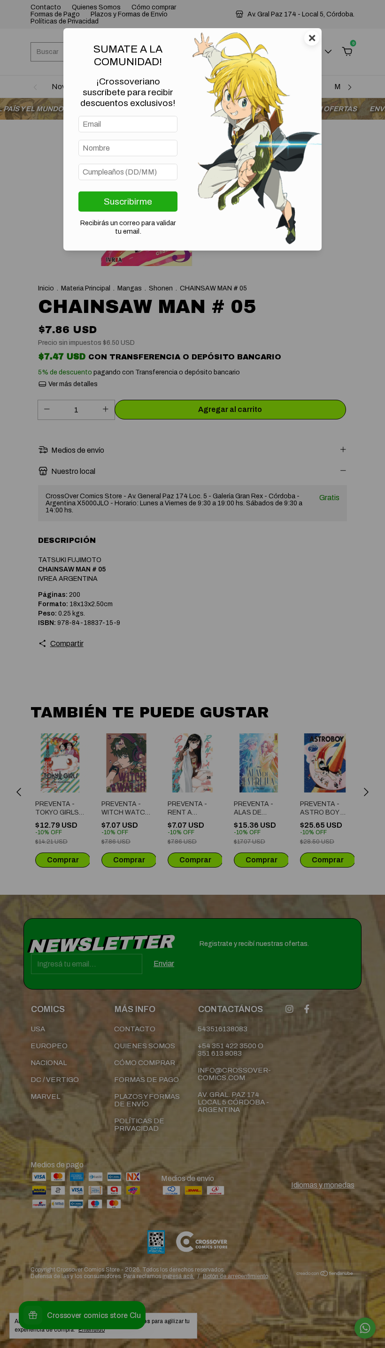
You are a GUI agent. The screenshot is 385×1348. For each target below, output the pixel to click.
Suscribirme (128, 201)
